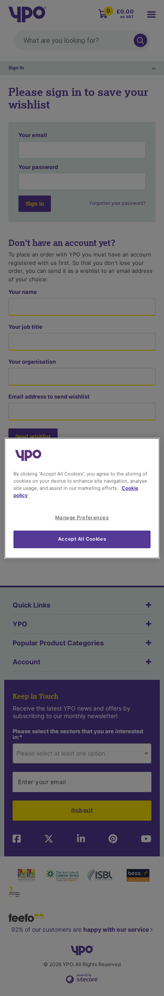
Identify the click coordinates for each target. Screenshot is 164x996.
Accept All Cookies (82, 539)
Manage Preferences (81, 517)
